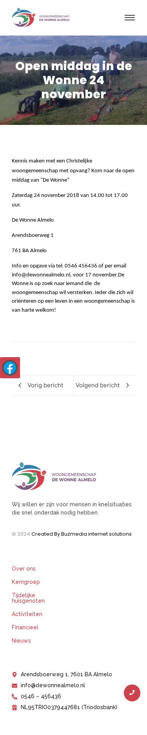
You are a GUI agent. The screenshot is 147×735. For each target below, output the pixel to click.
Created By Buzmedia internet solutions (81, 534)
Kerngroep (26, 582)
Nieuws (21, 640)
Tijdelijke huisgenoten (28, 598)
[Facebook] (10, 368)
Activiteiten (27, 614)
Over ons (24, 568)
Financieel (25, 627)
